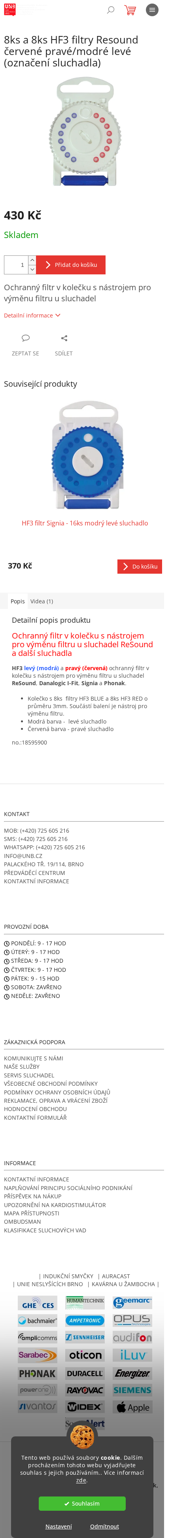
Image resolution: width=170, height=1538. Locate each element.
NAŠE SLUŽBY (22, 1066)
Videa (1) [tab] (41, 601)
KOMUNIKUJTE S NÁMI (33, 1058)
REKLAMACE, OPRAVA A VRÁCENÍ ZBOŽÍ (56, 1100)
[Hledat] (111, 10)
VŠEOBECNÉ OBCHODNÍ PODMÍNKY (51, 1083)
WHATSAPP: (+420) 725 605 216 (44, 847)
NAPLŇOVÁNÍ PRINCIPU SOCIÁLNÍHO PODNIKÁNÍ (68, 1188)
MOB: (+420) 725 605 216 (36, 830)
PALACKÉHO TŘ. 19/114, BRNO (44, 864)
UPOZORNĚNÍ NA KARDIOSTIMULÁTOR (55, 1205)
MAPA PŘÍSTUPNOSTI (31, 1213)
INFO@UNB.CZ (23, 856)
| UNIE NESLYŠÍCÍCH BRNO (47, 1284)
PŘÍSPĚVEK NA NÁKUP (32, 1196)
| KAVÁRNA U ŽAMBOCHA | (123, 1284)
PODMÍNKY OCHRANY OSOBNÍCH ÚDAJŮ (57, 1092)
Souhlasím (86, 1503)
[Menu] (152, 10)
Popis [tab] (18, 601)
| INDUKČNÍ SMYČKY (65, 1276)
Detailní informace (28, 315)
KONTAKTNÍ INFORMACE (36, 881)
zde (81, 1480)
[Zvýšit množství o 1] (32, 260)
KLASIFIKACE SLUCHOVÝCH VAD (45, 1230)
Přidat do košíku (76, 264)
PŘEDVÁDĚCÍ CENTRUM (34, 873)
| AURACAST (113, 1276)
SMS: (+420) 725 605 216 (36, 839)
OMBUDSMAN (22, 1221)
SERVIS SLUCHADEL (29, 1075)
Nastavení (58, 1526)
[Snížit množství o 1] (32, 269)
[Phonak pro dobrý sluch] (37, 1373)
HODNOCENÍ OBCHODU (35, 1109)
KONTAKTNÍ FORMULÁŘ (35, 1117)
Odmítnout (104, 1526)
